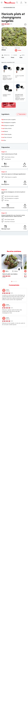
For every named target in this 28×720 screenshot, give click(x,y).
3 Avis (2, 25)
